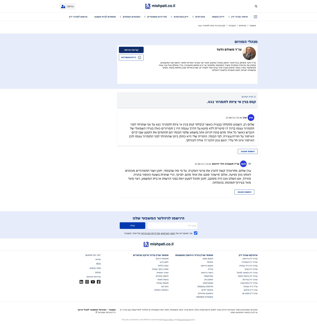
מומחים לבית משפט (105, 16)
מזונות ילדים (207, 290)
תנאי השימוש (168, 233)
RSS (98, 264)
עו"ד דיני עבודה (250, 286)
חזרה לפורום (247, 97)
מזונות (210, 262)
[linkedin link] (81, 282)
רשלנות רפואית (161, 290)
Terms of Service (184, 320)
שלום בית (208, 279)
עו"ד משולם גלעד (229, 49)
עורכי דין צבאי (251, 269)
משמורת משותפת (204, 297)
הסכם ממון (208, 258)
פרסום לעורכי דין (78, 16)
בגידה (210, 269)
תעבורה (232, 25)
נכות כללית (163, 266)
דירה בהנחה (218, 16)
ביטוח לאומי (162, 279)
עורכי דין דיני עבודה (248, 266)
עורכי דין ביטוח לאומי (248, 276)
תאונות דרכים (162, 258)
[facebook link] (99, 282)
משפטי (252, 25)
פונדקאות (208, 276)
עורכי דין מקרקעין (249, 283)
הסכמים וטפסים (131, 16)
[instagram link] (87, 282)
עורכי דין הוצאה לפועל (247, 272)
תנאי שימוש (95, 268)
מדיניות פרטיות (94, 277)
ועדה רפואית (162, 272)
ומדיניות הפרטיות (150, 233)
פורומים (242, 25)
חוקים (98, 272)
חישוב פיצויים (162, 276)
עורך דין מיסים (251, 290)
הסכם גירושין (207, 266)
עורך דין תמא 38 (250, 293)
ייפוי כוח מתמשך (93, 255)
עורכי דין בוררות (250, 279)
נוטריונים (200, 16)
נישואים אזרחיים (205, 293)
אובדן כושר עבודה (160, 269)
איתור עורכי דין (239, 16)
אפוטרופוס (208, 283)
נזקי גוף (164, 286)
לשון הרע (164, 262)
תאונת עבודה (162, 283)
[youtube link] (93, 282)
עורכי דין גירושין (250, 258)
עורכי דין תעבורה (250, 262)
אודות (98, 259)
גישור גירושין (207, 272)
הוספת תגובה (248, 151)
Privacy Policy (168, 320)
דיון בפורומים (181, 16)
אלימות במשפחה (205, 286)
